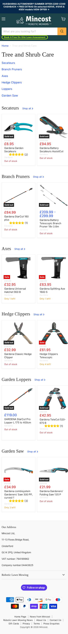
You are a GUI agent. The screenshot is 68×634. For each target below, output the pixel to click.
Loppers (7, 89)
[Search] (61, 31)
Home (5, 45)
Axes (5, 76)
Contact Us (55, 620)
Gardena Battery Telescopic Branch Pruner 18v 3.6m (50, 223)
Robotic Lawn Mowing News (18, 620)
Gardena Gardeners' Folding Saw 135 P (51, 493)
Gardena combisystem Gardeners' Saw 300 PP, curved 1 (18, 494)
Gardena (8, 157)
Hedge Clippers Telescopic (49, 355)
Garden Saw (10, 95)
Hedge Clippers (12, 82)
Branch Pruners (12, 69)
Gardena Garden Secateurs (13, 149)
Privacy (26, 623)
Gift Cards (14, 623)
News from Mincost (40, 616)
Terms (37, 623)
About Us (41, 620)
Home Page (20, 616)
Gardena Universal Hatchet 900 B (15, 290)
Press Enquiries (51, 623)
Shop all (27, 108)
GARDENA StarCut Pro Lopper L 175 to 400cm (17, 421)
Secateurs (8, 63)
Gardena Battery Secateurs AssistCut (51, 149)
